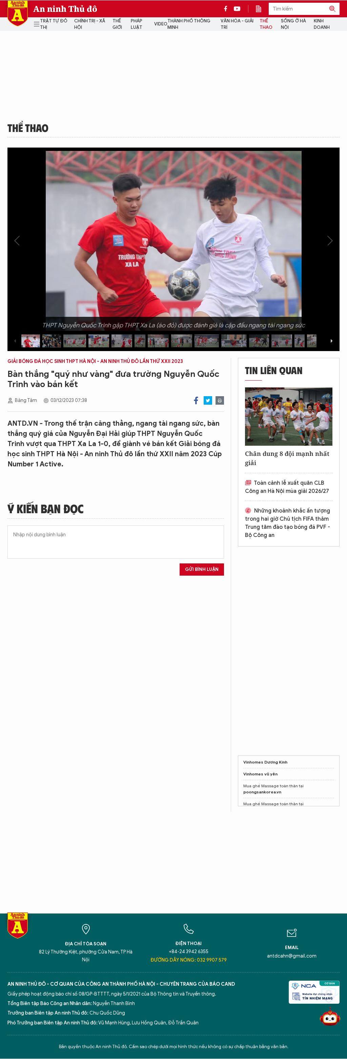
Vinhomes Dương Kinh (265, 762)
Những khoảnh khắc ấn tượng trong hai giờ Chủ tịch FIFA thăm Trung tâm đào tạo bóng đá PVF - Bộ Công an (287, 523)
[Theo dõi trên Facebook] (227, 9)
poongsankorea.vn (262, 791)
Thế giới (117, 24)
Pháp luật (136, 24)
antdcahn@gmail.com (292, 956)
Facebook (196, 400)
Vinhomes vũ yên (260, 773)
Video (160, 24)
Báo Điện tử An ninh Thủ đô (18, 13)
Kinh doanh (322, 24)
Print (220, 400)
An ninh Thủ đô (65, 9)
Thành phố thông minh (188, 24)
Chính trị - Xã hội (89, 24)
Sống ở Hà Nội (293, 24)
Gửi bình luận (202, 569)
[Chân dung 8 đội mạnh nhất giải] (288, 416)
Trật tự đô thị (53, 24)
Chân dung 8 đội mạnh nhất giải (287, 458)
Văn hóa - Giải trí (237, 24)
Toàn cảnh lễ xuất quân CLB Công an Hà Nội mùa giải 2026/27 (287, 487)
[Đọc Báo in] (262, 8)
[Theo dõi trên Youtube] (237, 9)
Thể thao (266, 24)
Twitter (208, 400)
